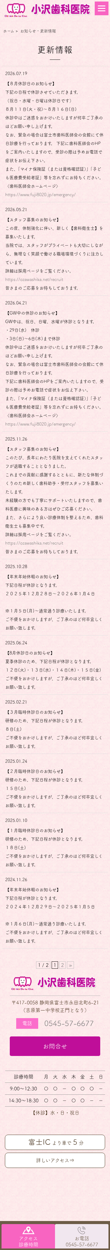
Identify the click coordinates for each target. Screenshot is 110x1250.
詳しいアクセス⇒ (55, 1160)
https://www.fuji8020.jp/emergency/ (40, 195)
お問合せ (55, 1046)
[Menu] (101, 8)
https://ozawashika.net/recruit (34, 279)
